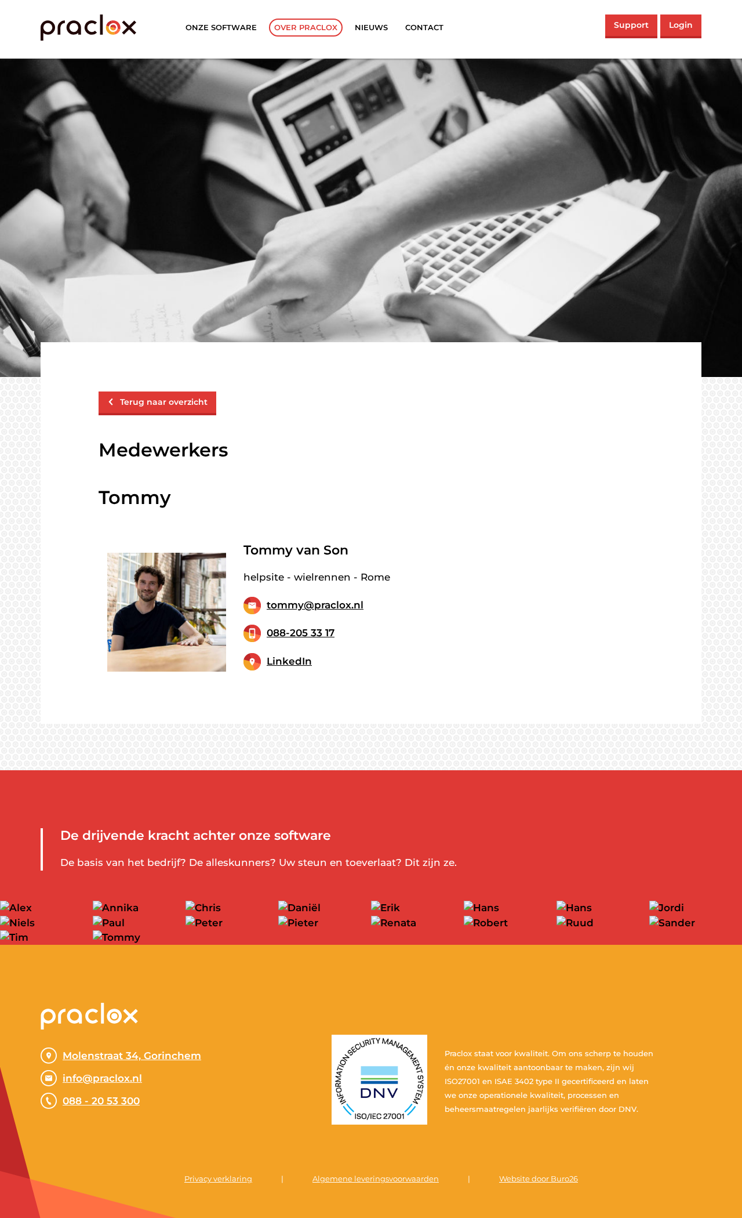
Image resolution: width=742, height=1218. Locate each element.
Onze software (221, 27)
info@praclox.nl (102, 1078)
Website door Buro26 (538, 1178)
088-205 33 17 (300, 633)
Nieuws (371, 27)
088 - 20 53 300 (101, 1101)
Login (681, 25)
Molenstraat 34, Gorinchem (132, 1055)
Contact (424, 27)
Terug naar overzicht (164, 402)
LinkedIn (289, 661)
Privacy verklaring (218, 1178)
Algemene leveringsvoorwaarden (375, 1178)
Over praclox (305, 27)
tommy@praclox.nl (315, 605)
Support (631, 25)
